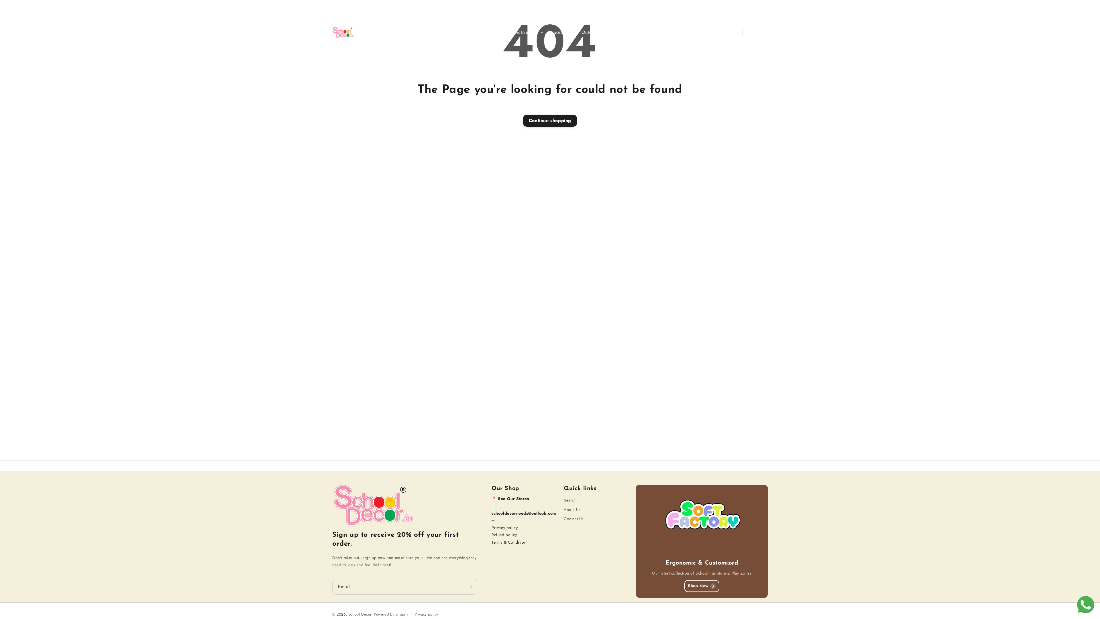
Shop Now (698, 586)
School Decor (360, 614)
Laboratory (560, 33)
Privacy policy (505, 527)
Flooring (618, 33)
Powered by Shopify (391, 614)
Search (570, 500)
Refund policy (504, 535)
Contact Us (574, 519)
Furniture (495, 33)
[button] (736, 32)
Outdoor (590, 33)
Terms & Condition (509, 542)
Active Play (527, 33)
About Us (572, 509)
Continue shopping (550, 120)
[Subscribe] (471, 586)
